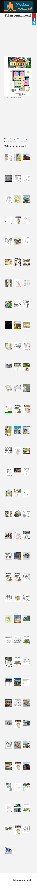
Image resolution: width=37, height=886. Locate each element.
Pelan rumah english (23, 139)
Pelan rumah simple (22, 141)
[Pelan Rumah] (18, 6)
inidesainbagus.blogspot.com (12, 97)
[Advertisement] (18, 37)
